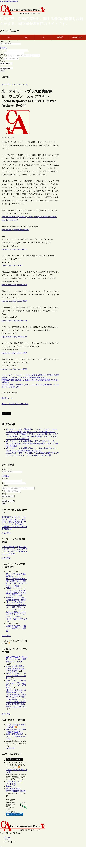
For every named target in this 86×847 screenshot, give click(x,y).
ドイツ (29, 375)
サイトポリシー (12, 784)
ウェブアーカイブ (12, 377)
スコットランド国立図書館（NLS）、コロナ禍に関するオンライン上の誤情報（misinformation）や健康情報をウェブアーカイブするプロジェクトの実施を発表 (32, 436)
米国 (34, 375)
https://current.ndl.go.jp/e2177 (12, 265)
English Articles (77, 37)
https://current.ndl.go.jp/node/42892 (14, 369)
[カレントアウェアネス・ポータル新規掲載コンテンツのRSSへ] (19, 767)
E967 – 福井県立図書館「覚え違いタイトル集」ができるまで (16, 668)
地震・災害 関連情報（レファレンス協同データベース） (16, 736)
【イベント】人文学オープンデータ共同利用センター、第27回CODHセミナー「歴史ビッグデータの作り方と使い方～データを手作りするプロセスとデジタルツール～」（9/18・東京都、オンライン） (16, 611)
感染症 (22, 377)
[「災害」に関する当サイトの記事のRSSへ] (16, 727)
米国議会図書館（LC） (39, 377)
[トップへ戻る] (1, 846)
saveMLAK (10, 748)
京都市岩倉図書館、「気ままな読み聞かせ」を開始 (16, 628)
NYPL (27, 377)
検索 (2, 70)
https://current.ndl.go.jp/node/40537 (14, 301)
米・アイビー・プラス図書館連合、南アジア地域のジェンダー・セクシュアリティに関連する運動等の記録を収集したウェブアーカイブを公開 (32, 443)
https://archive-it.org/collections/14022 (15, 230)
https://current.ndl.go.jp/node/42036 (14, 249)
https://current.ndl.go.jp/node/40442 (14, 285)
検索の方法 (10, 786)
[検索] (1, 46)
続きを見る (6, 533)
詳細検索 (3, 48)
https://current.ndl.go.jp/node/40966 (14, 337)
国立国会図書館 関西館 (16, 791)
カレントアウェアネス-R (11, 375)
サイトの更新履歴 (13, 789)
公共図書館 (49, 375)
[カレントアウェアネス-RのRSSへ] (9, 643)
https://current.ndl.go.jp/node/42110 (14, 353)
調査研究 (60, 37)
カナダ (24, 375)
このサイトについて (14, 781)
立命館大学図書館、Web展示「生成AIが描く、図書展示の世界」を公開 (16, 659)
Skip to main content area (9, 1)
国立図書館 (40, 375)
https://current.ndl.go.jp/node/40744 (14, 320)
